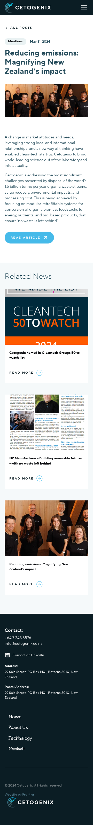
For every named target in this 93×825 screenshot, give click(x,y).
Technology (20, 738)
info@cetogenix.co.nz (23, 643)
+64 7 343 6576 (18, 637)
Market (16, 749)
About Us (18, 727)
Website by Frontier (19, 794)
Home (15, 717)
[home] (28, 7)
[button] (83, 8)
